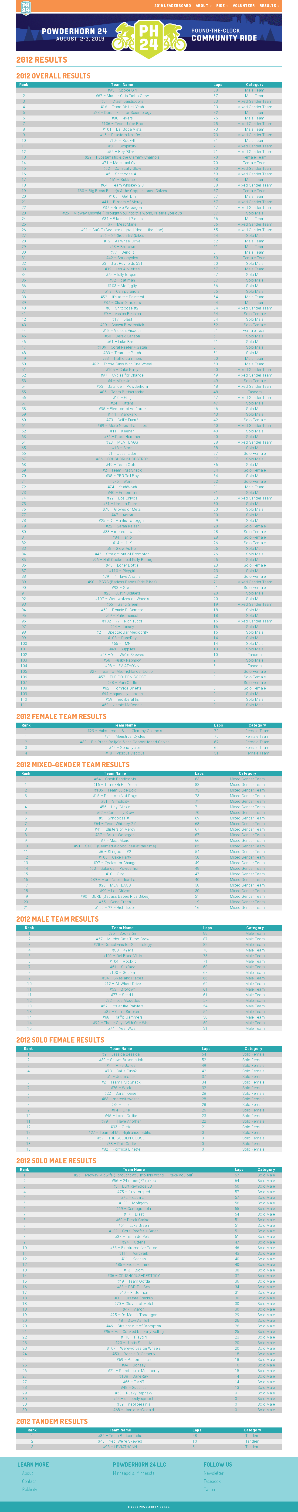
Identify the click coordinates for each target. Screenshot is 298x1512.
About (202, 5)
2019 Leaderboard (172, 5)
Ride (221, 5)
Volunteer (244, 5)
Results (268, 5)
